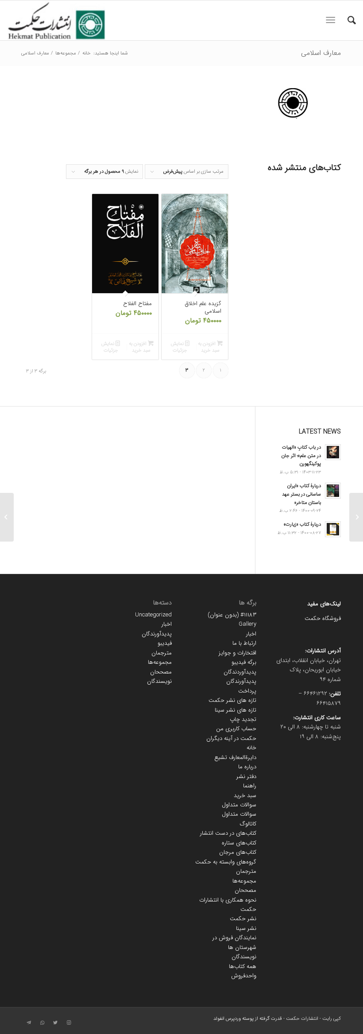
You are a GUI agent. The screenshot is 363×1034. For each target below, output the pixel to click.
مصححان (245, 890)
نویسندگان (244, 956)
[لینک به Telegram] (28, 1023)
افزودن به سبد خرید (209, 347)
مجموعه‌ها (244, 881)
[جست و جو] (347, 20)
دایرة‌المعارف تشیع (235, 757)
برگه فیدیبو (244, 662)
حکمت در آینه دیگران (231, 738)
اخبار (251, 634)
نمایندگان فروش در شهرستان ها (234, 942)
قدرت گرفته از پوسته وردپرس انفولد (247, 1018)
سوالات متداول (239, 804)
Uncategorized (153, 615)
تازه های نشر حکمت (232, 700)
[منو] (332, 20)
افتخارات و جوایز (237, 653)
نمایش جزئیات (179, 347)
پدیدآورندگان (241, 681)
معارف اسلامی (321, 52)
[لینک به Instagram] (68, 1023)
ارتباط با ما (244, 643)
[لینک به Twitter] (55, 1023)
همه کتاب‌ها (242, 966)
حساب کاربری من (236, 728)
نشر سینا (246, 928)
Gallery (247, 624)
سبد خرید (245, 795)
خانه (251, 747)
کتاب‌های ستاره (239, 843)
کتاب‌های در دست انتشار (228, 833)
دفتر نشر (246, 776)
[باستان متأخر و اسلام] (356, 517)
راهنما (249, 785)
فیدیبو (165, 643)
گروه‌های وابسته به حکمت (225, 862)
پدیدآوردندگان (240, 672)
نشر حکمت (243, 918)
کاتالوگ (248, 824)
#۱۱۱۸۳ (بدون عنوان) (232, 615)
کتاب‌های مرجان (237, 852)
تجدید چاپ (243, 719)
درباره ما (247, 766)
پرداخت (247, 691)
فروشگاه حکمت (323, 618)
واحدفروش (243, 975)
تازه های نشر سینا (235, 710)
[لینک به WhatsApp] (42, 1023)
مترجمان (246, 871)
